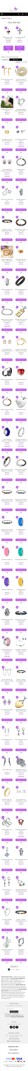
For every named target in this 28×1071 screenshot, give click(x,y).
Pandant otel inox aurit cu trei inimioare (21, 320)
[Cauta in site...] (26, 14)
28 (16, 969)
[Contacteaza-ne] (18, 14)
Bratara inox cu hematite (21, 170)
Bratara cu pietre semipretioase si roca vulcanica (21, 920)
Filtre (16, 59)
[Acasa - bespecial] (14, 9)
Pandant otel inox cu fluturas (7, 830)
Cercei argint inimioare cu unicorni (7, 710)
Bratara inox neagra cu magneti (21, 290)
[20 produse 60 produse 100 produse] (5, 59)
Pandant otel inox (21, 409)
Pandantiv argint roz (7, 559)
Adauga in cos (8, 48)
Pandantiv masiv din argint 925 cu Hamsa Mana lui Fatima (21, 770)
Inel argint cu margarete (21, 950)
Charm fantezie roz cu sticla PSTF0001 (7, 650)
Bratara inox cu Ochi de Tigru (7, 410)
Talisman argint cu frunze (21, 200)
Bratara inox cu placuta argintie (7, 380)
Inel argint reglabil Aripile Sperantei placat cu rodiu (21, 110)
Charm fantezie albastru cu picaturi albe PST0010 (7, 440)
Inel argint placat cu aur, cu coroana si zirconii (7, 800)
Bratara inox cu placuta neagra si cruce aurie (7, 470)
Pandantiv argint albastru (21, 530)
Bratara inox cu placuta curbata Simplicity (7, 320)
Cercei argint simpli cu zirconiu (21, 140)
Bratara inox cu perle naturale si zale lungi (21, 350)
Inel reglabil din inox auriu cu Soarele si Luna (7, 140)
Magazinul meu (13, 1046)
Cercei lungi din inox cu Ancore (21, 740)
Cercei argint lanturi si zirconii (7, 740)
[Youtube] (14, 1027)
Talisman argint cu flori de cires (21, 860)
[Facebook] (11, 1027)
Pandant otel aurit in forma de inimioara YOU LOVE (21, 710)
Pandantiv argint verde (21, 559)
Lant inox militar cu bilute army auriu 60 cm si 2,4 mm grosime (21, 80)
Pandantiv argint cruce (19, 38)
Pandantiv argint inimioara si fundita (8, 38)
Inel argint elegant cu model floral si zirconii (21, 440)
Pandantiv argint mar (21, 379)
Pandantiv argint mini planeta (7, 860)
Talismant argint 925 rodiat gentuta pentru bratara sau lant (21, 890)
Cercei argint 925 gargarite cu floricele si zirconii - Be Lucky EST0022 (7, 170)
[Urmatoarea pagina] (19, 970)
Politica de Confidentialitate (17, 1016)
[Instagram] (17, 1027)
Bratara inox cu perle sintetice (7, 110)
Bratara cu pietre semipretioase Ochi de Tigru (7, 230)
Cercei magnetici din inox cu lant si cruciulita (7, 680)
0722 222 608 (15, 1039)
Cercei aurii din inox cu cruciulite (7, 80)
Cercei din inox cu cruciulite (7, 890)
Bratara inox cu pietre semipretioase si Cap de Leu (7, 500)
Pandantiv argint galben (21, 590)
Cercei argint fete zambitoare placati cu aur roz (7, 350)
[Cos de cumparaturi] (22, 14)
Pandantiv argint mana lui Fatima (7, 620)
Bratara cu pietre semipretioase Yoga (21, 680)
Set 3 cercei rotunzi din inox (7, 200)
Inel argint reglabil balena (7, 920)
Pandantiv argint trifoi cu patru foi (7, 950)
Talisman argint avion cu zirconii (7, 290)
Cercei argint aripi (7, 769)
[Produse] (2, 14)
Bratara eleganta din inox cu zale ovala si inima (7, 260)
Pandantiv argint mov (7, 589)
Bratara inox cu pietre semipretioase (21, 470)
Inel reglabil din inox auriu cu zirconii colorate (21, 260)
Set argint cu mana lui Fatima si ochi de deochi (21, 650)
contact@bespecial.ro (15, 1041)
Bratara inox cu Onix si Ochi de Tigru (21, 230)
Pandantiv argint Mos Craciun (21, 830)
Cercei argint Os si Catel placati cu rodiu (21, 800)
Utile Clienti (13, 1050)
